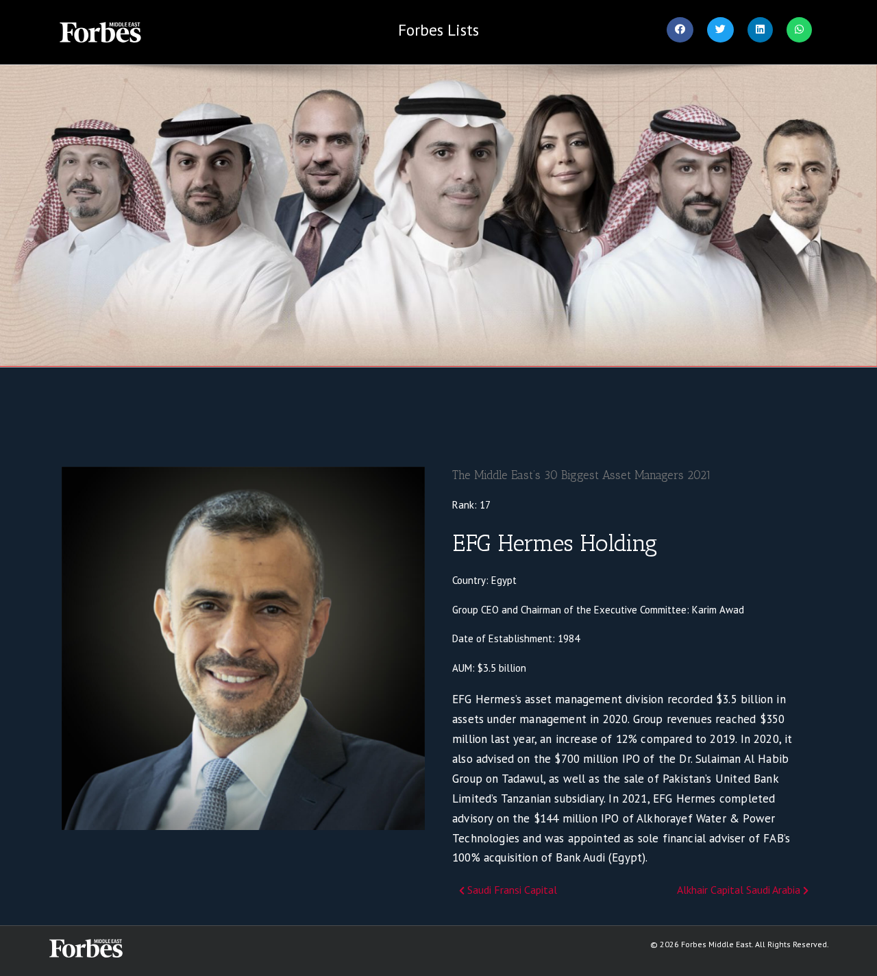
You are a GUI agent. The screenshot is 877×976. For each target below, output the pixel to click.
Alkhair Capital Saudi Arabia (740, 889)
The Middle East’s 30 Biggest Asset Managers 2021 (581, 475)
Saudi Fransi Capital (511, 889)
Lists (438, 30)
